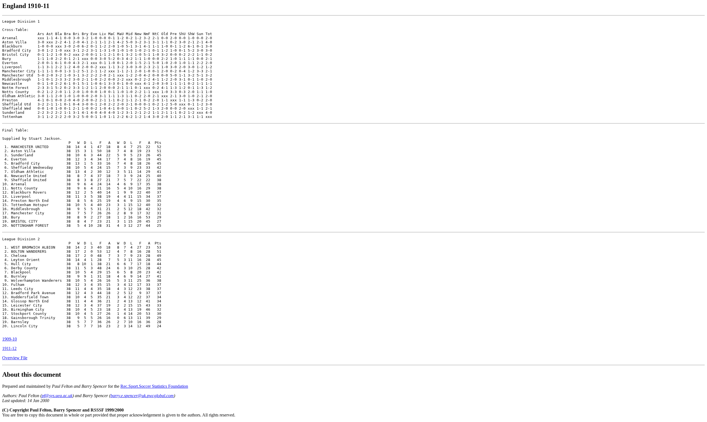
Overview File (14, 357)
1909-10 (9, 339)
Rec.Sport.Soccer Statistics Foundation (154, 386)
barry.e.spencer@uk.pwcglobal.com (142, 395)
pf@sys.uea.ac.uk (57, 395)
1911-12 (9, 348)
